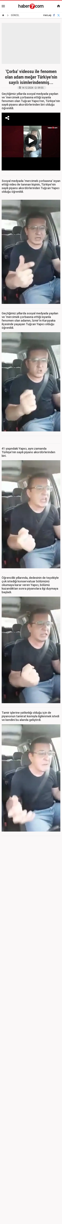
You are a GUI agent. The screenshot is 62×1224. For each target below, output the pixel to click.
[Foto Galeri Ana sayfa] (3, 15)
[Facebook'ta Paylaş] (54, 15)
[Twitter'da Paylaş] (58, 15)
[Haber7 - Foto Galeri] (31, 6)
